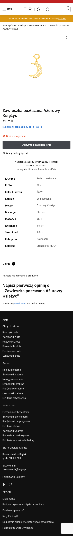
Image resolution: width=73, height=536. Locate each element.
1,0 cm (40, 232)
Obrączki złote (11, 326)
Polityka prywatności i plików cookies (23, 504)
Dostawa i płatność (13, 510)
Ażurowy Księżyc (46, 205)
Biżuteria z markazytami (16, 435)
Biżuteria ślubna (11, 426)
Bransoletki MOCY (37, 25)
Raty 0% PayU (10, 516)
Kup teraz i (22, 126)
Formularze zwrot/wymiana (18, 527)
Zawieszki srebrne (13, 374)
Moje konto (9, 498)
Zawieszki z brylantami (15, 416)
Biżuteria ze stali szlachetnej (18, 440)
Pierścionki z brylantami (16, 412)
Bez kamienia (44, 198)
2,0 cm (40, 225)
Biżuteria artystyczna (14, 398)
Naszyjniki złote (11, 341)
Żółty (39, 191)
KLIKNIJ (62, 18)
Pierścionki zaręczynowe (16, 421)
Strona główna (9, 25)
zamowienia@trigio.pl (14, 469)
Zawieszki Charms (13, 430)
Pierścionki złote (12, 351)
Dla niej (40, 212)
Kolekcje (22, 25)
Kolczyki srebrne (12, 369)
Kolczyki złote (10, 332)
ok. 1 (39, 218)
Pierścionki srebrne (13, 388)
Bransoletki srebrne (13, 384)
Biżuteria (33, 169)
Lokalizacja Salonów (14, 476)
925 (39, 185)
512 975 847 (9, 465)
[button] (65, 37)
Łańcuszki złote (11, 355)
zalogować (19, 303)
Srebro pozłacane (47, 178)
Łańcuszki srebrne (13, 393)
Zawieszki (42, 239)
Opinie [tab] (8, 263)
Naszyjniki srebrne (13, 379)
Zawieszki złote (11, 336)
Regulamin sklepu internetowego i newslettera (28, 522)
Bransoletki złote (12, 346)
